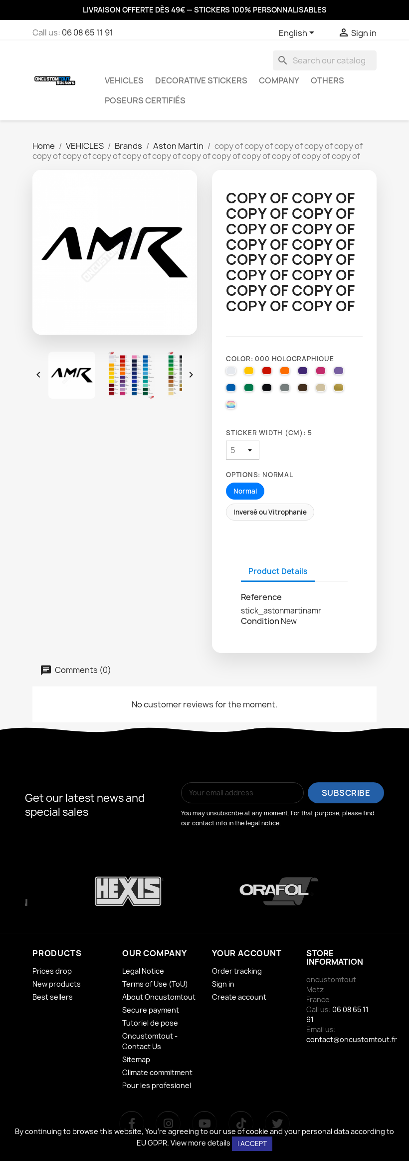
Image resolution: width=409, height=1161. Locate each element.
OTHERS (327, 80)
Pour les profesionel (156, 1085)
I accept (252, 1143)
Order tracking (237, 971)
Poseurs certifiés (145, 100)
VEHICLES (124, 80)
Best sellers (52, 997)
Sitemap (136, 1059)
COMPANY (279, 80)
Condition (260, 621)
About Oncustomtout (159, 997)
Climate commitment (157, 1072)
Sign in (223, 984)
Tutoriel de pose (150, 1023)
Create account (239, 997)
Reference (261, 597)
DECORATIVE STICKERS (201, 80)
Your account (247, 953)
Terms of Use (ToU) (155, 984)
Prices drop (52, 971)
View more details (200, 1143)
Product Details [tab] (277, 571)
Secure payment (150, 1010)
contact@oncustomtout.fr (351, 1039)
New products (56, 984)
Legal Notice (143, 971)
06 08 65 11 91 (87, 32)
